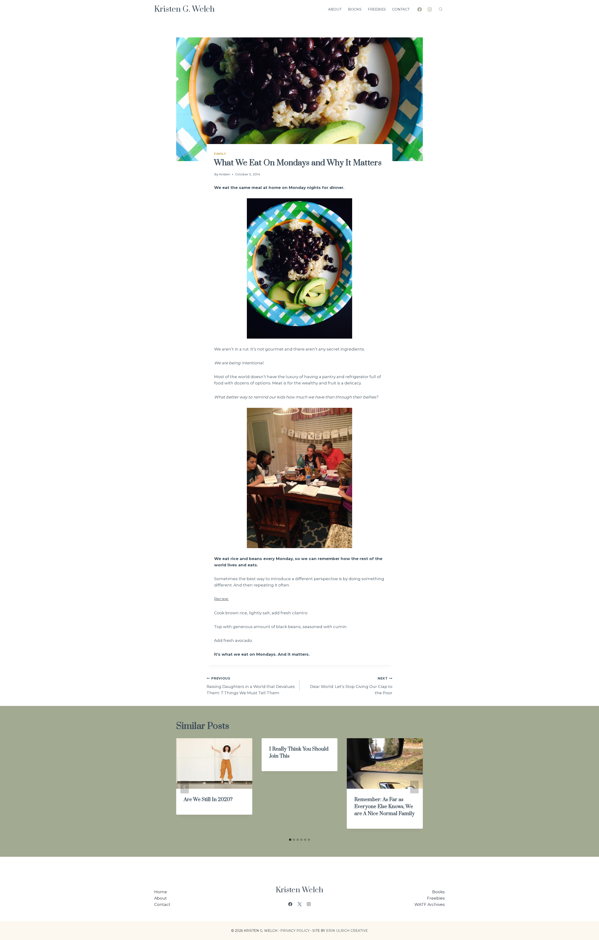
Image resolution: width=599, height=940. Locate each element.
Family (220, 153)
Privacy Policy (295, 931)
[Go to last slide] (184, 787)
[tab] (290, 840)
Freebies (377, 9)
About (335, 9)
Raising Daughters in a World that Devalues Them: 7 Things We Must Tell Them (251, 685)
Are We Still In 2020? (208, 799)
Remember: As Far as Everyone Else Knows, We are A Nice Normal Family (384, 806)
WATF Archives (429, 904)
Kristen (224, 174)
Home (160, 891)
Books (355, 9)
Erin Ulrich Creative (347, 931)
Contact (401, 9)
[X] (299, 904)
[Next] (414, 787)
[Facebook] (419, 9)
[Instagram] (429, 9)
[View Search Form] (440, 9)
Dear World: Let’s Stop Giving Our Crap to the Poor (351, 685)
